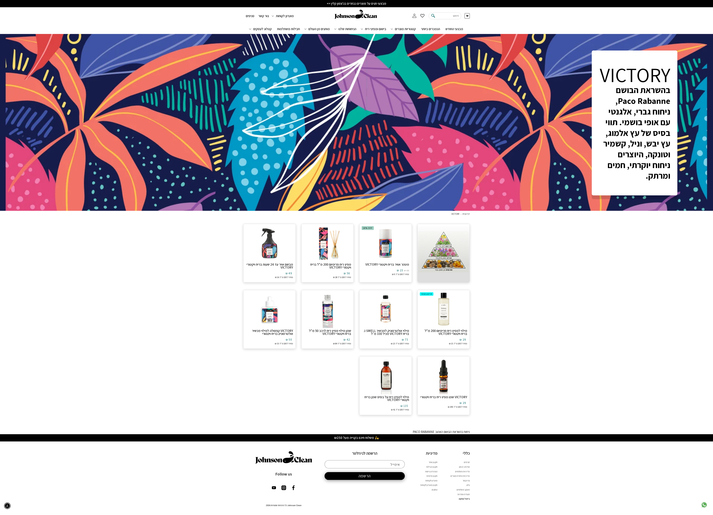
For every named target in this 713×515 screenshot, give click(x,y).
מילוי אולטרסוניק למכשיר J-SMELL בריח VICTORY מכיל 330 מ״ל (386, 332)
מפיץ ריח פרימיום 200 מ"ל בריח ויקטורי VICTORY (330, 266)
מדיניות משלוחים (462, 471)
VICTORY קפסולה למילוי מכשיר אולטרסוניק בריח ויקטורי (272, 332)
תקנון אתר (433, 462)
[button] (403, 29)
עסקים (434, 489)
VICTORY (455, 213)
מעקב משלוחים (463, 489)
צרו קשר (466, 480)
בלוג (468, 485)
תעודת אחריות (464, 494)
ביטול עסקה (464, 498)
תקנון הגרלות (431, 466)
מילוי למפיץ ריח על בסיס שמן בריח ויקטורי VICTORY (386, 399)
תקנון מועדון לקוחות (428, 485)
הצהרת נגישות (431, 471)
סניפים (467, 462)
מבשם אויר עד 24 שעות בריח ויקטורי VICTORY (270, 266)
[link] (704, 507)
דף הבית (466, 213)
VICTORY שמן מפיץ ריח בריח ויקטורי (443, 397)
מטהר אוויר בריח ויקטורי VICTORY (387, 264)
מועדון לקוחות (431, 480)
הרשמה (365, 475)
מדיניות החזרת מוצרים (460, 476)
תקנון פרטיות (432, 476)
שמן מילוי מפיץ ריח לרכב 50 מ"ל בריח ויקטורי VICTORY (330, 332)
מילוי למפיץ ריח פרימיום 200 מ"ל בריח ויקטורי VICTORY (446, 332)
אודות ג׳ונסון (464, 466)
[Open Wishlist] (422, 16)
